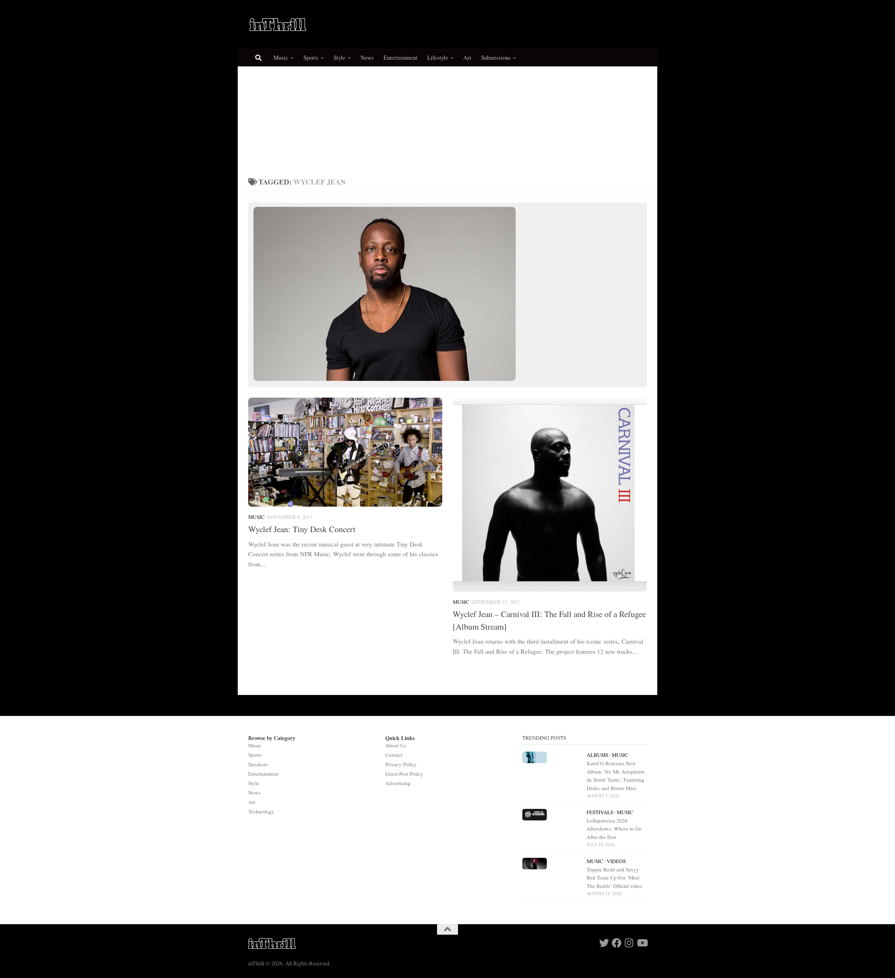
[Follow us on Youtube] (642, 943)
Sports (310, 57)
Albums (597, 754)
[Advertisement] (447, 119)
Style (339, 57)
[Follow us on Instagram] (629, 943)
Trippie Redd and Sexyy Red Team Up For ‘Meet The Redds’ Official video (614, 877)
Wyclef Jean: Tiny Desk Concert (302, 529)
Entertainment (400, 57)
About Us (395, 745)
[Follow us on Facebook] (617, 943)
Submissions (496, 57)
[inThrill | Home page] (278, 24)
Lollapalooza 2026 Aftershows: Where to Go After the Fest (614, 828)
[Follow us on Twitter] (604, 943)
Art (467, 57)
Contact (393, 755)
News (367, 57)
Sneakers (258, 764)
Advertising (397, 783)
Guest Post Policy (404, 773)
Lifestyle (437, 57)
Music (280, 57)
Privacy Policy (401, 764)
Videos (616, 860)
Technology (261, 811)
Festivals (600, 812)
